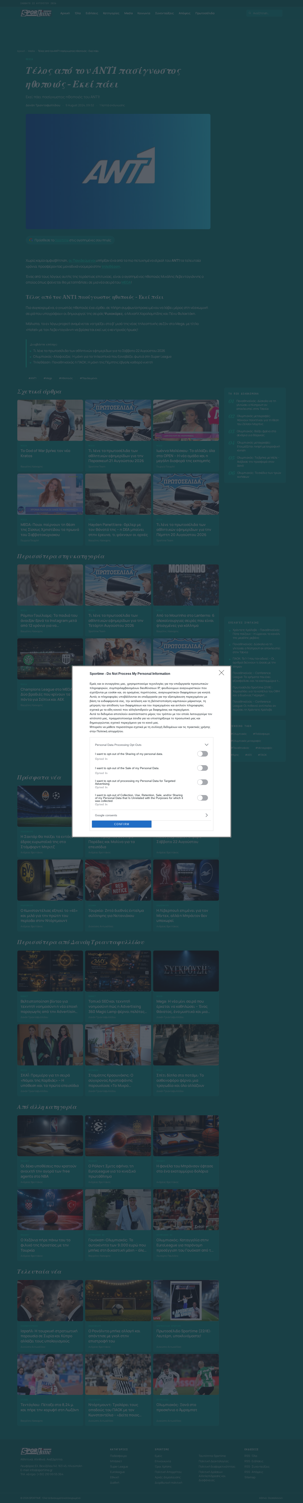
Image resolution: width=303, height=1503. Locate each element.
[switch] (202, 754)
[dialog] (151, 751)
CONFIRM (121, 824)
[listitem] (151, 745)
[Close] (223, 674)
